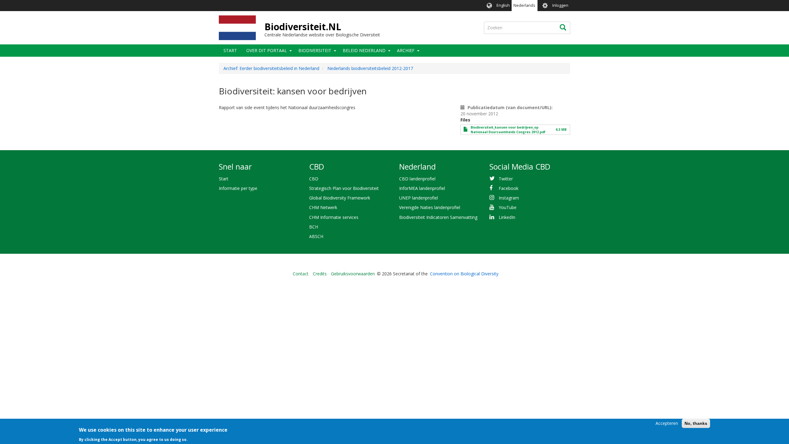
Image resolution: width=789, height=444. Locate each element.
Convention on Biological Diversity (464, 274)
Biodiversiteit (314, 50)
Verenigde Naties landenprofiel (429, 207)
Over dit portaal (266, 50)
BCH (313, 227)
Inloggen (560, 5)
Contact (301, 274)
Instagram (509, 198)
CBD (313, 179)
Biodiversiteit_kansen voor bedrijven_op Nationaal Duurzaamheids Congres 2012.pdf (508, 129)
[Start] (237, 27)
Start (230, 50)
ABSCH (316, 236)
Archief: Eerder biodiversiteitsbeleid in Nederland (271, 68)
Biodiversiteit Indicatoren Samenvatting (438, 217)
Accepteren (667, 423)
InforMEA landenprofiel (422, 188)
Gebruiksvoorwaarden (353, 274)
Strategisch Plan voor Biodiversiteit (344, 188)
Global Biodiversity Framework (339, 198)
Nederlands (524, 5)
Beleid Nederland (364, 50)
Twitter (506, 179)
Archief (406, 50)
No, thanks (696, 423)
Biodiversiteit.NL (302, 26)
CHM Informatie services (333, 217)
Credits (320, 274)
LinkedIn (507, 217)
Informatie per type (238, 188)
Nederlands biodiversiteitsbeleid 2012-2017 (370, 68)
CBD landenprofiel (417, 179)
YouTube (508, 207)
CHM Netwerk (323, 207)
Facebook (508, 188)
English (503, 5)
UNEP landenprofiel (418, 198)
